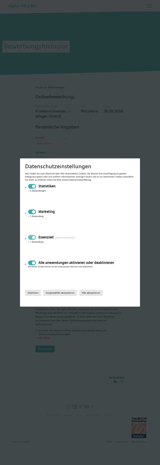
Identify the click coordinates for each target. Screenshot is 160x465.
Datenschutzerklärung (80, 180)
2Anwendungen (37, 191)
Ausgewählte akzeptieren (60, 292)
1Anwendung (35, 216)
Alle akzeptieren (91, 292)
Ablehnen (33, 292)
